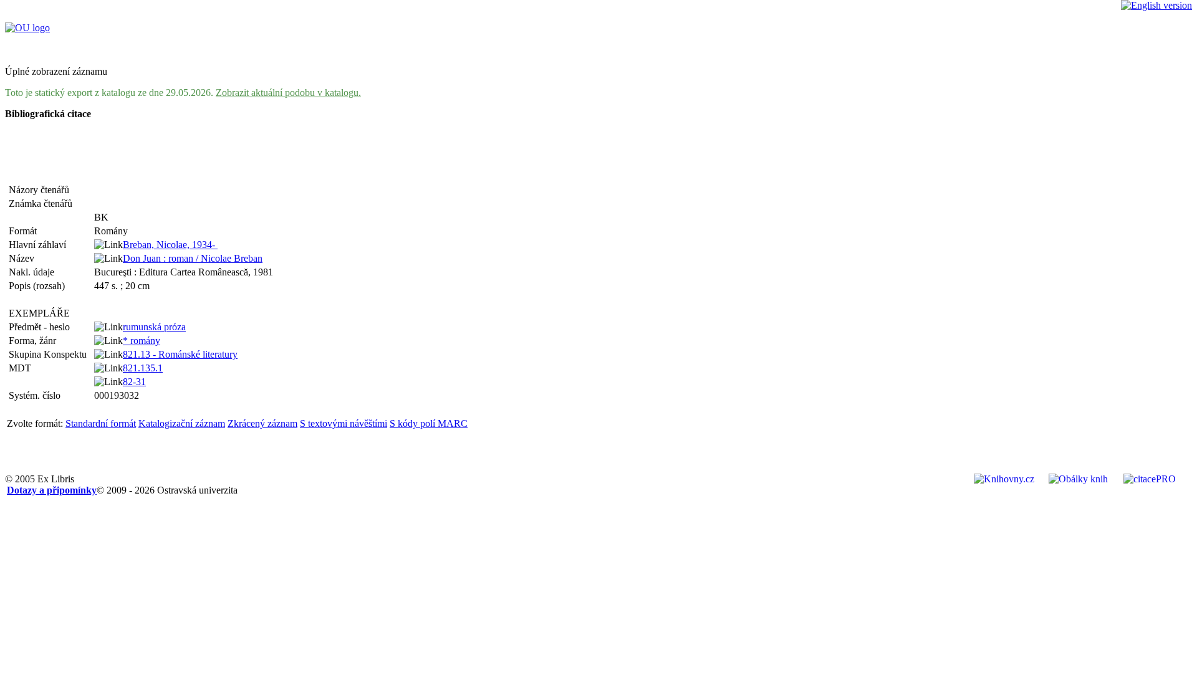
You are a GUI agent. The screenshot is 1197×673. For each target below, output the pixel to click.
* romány (141, 340)
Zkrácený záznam (262, 423)
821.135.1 (143, 368)
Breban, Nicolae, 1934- (170, 244)
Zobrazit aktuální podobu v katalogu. (288, 92)
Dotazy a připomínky (52, 490)
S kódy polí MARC (429, 423)
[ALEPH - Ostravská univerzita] (27, 27)
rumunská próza (154, 327)
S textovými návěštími (343, 423)
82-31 (134, 381)
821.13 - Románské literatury (180, 354)
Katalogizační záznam (181, 423)
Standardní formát (100, 423)
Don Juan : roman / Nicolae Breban (192, 258)
